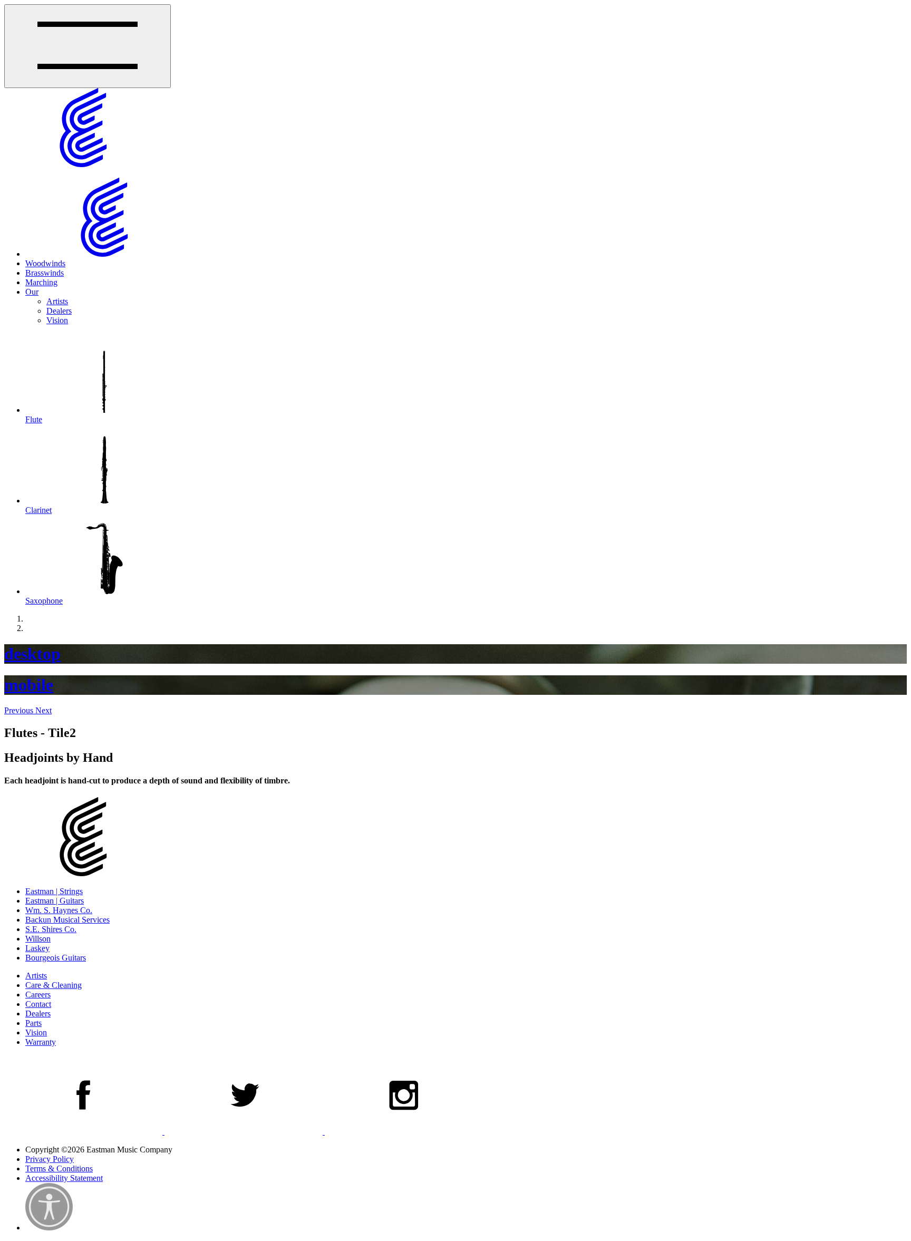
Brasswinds (44, 272)
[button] (19, 710)
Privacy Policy (49, 1159)
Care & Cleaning (53, 985)
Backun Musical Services (67, 919)
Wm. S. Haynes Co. (58, 910)
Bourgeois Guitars (55, 957)
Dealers (59, 310)
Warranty (40, 1042)
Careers (38, 994)
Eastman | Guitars (54, 900)
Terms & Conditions (59, 1168)
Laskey (37, 948)
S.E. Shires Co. (50, 929)
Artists (57, 301)
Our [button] (31, 291)
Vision (57, 320)
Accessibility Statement (64, 1178)
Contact (38, 1004)
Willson (38, 938)
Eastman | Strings (54, 891)
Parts (33, 1023)
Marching (41, 282)
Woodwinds (45, 263)
